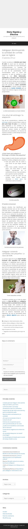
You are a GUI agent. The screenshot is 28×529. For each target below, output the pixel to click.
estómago (4, 122)
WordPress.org (7, 518)
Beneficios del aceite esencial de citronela (14, 453)
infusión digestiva (11, 315)
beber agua (19, 179)
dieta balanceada (14, 321)
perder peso (8, 325)
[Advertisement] (14, 14)
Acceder (5, 511)
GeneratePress (14, 527)
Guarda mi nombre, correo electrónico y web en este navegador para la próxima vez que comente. (14, 373)
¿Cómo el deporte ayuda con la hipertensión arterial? (12, 457)
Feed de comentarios (8, 516)
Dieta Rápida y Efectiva (14, 33)
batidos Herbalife (16, 88)
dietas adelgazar (11, 323)
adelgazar (6, 321)
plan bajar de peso (17, 325)
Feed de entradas (7, 514)
